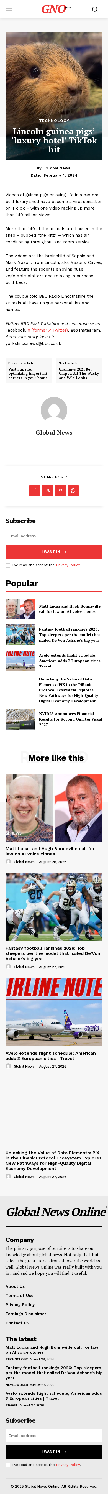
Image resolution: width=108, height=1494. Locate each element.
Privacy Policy (68, 565)
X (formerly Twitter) (48, 330)
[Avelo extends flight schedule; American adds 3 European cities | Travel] (20, 661)
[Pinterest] (60, 490)
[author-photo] (9, 862)
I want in (51, 552)
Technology (54, 121)
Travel (12, 1405)
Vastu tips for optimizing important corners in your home (28, 373)
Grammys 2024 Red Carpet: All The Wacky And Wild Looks (79, 373)
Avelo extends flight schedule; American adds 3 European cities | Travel (70, 660)
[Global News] (54, 410)
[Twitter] (47, 490)
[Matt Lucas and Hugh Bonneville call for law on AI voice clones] (20, 609)
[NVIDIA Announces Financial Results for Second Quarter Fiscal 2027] (20, 719)
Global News (57, 168)
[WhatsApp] (73, 490)
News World (17, 1385)
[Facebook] (34, 490)
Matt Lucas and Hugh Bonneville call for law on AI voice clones (70, 608)
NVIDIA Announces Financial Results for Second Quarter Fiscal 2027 (70, 719)
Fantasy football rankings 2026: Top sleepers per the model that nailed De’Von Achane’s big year (69, 634)
